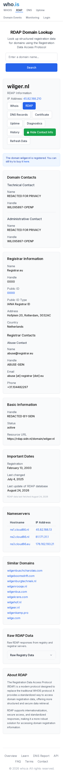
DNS (29, 10)
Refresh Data (18, 141)
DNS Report (41, 756)
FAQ (18, 761)
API (56, 756)
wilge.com (13, 618)
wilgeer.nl (13, 607)
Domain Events (13, 17)
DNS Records (19, 114)
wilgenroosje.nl (17, 586)
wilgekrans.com (17, 597)
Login (46, 17)
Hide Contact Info (41, 132)
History (14, 132)
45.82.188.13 (44, 529)
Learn (25, 756)
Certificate (42, 114)
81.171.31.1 (42, 537)
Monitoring (32, 17)
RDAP (19, 10)
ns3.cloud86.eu (20, 544)
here (26, 161)
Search (31, 67)
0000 (11, 293)
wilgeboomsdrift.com (20, 576)
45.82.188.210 (32, 98)
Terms (29, 761)
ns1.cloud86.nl (19, 529)
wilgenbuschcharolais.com (24, 570)
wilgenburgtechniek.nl (21, 581)
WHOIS (8, 10)
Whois (14, 106)
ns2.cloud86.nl (19, 537)
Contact (43, 761)
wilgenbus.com (17, 591)
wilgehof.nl (14, 602)
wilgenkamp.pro (17, 612)
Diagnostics (34, 123)
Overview (11, 756)
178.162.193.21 (45, 544)
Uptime (40, 10)
